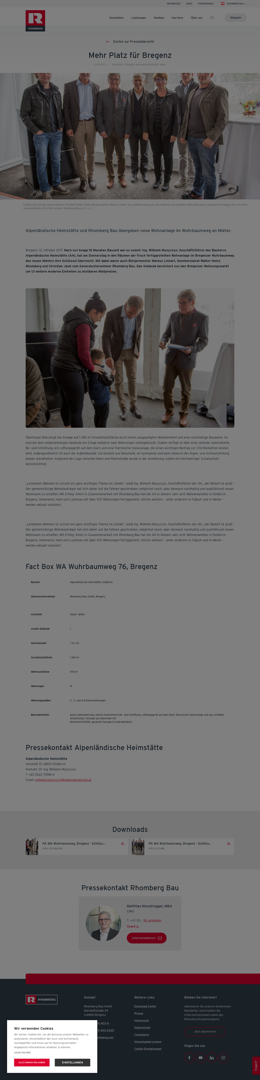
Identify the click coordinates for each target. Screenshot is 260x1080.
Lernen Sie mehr (22, 1052)
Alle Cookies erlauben (32, 1062)
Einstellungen (72, 1062)
